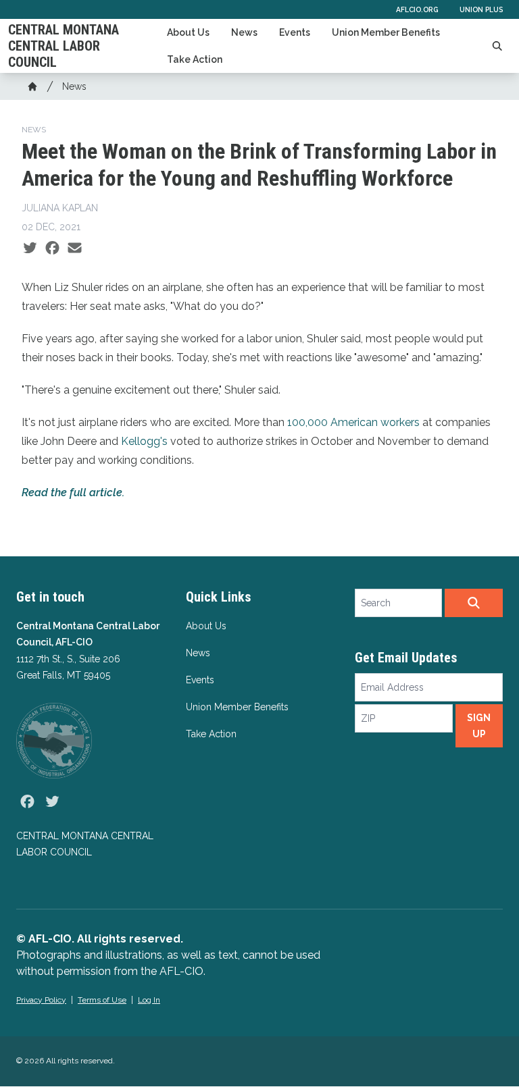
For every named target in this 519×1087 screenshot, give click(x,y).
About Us (188, 32)
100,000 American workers (353, 422)
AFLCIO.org (417, 9)
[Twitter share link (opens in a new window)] (30, 248)
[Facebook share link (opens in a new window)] (52, 248)
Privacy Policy (41, 1000)
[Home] (32, 86)
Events (294, 32)
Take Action (194, 59)
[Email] (74, 248)
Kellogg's (144, 441)
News (244, 32)
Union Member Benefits (386, 32)
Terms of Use (102, 1000)
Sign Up (479, 725)
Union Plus (481, 9)
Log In (149, 1000)
